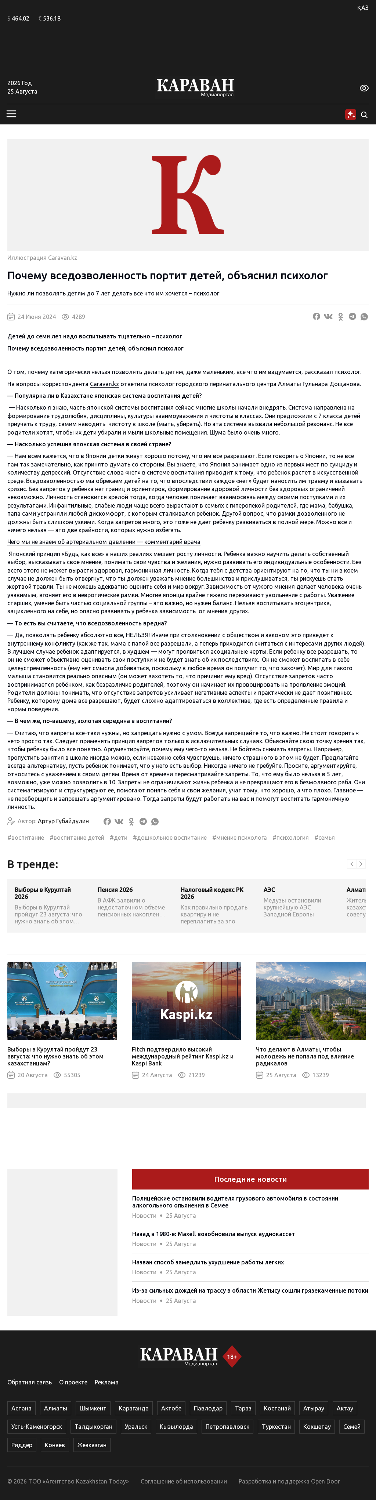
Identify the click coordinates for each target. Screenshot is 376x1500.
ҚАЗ (363, 7)
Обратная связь (29, 1382)
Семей (352, 1426)
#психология (290, 837)
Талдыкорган (93, 1426)
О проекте (73, 1382)
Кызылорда (176, 1426)
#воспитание (25, 837)
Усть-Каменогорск (36, 1426)
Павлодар (208, 1408)
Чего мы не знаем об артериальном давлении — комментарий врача (103, 541)
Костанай (277, 1408)
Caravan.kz (104, 384)
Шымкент (93, 1408)
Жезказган (91, 1445)
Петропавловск (227, 1426)
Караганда (134, 1408)
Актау (345, 1408)
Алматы (55, 1408)
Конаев (55, 1445)
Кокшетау (317, 1426)
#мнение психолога (239, 837)
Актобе (171, 1408)
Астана (21, 1408)
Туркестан (276, 1426)
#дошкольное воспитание (170, 837)
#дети (118, 837)
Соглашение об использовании (184, 1481)
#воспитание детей (77, 837)
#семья (324, 837)
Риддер (21, 1445)
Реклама (107, 1382)
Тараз (243, 1408)
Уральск (136, 1426)
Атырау (313, 1408)
